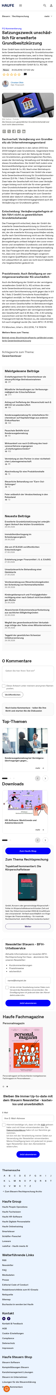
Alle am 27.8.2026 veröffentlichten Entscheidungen (22, 548)
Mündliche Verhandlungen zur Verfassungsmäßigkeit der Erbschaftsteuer (27, 390)
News (6, 69)
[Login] (51, 5)
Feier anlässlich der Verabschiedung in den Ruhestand (26, 495)
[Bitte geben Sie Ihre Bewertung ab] (19, 74)
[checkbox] (3, 686)
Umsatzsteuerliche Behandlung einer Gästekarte (23, 570)
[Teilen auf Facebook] (14, 131)
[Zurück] (37, 778)
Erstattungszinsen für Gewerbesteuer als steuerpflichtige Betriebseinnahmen (25, 378)
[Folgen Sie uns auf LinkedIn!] (3, 1318)
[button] (12, 694)
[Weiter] (45, 778)
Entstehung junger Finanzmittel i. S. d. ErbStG (28, 559)
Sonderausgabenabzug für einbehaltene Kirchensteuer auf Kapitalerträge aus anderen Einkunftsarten (27, 418)
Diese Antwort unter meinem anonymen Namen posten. (29, 687)
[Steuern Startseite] (9, 5)
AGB (43, 1125)
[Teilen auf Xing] (19, 131)
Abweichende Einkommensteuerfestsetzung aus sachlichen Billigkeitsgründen (27, 611)
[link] (6, 16)
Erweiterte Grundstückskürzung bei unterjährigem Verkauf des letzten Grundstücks (27, 523)
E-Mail (5, 1112)
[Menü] (20, 5)
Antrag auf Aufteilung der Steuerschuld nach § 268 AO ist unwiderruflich (28, 403)
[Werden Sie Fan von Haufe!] (8, 1318)
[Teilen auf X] (9, 131)
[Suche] (44, 5)
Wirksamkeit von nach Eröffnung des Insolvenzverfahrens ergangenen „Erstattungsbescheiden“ (26, 446)
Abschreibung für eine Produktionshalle (24, 471)
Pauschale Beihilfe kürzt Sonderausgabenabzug (17, 432)
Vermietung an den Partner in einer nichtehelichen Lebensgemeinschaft (28, 460)
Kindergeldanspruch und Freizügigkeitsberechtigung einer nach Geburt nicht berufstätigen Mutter (28, 597)
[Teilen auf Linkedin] (24, 131)
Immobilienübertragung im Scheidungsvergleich (18, 535)
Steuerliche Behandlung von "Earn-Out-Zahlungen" (25, 483)
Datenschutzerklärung (16, 1130)
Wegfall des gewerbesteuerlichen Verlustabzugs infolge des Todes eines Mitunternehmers (28, 624)
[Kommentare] (25, 74)
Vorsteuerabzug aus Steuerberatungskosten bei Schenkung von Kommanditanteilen (27, 583)
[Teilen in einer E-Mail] (4, 131)
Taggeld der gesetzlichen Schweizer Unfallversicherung (23, 636)
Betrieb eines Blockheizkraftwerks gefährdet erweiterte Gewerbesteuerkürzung (28, 339)
